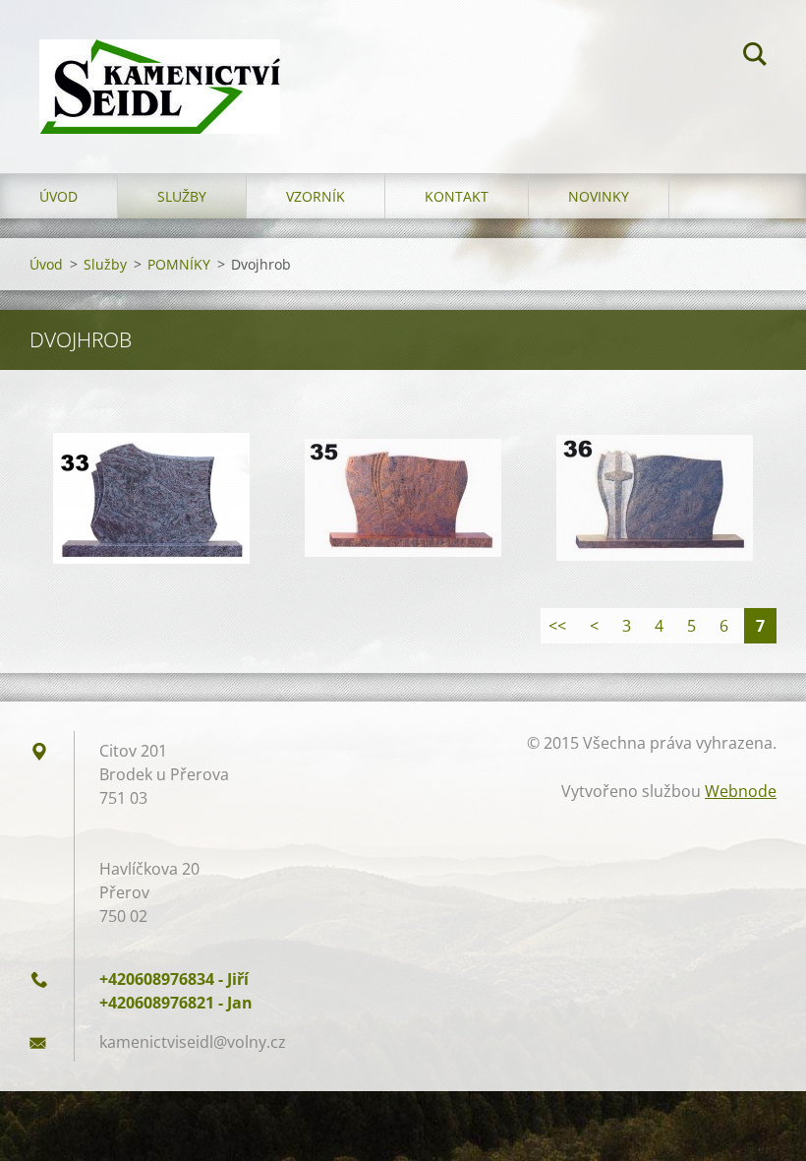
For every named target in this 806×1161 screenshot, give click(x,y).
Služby (181, 196)
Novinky (598, 196)
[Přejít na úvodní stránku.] (159, 67)
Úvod (58, 196)
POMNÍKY (178, 264)
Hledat (755, 57)
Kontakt (457, 196)
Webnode (741, 791)
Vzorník (315, 196)
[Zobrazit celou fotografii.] (151, 497)
